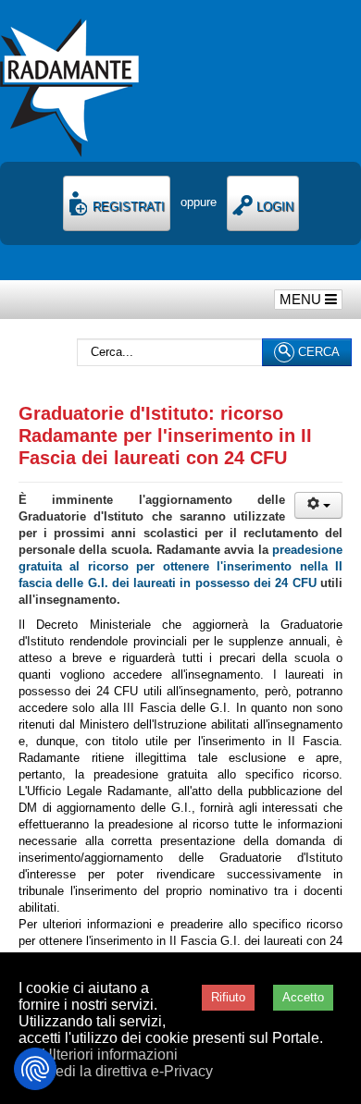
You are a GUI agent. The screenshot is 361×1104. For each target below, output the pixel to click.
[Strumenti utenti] (318, 505)
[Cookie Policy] (35, 1069)
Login (273, 207)
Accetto (303, 997)
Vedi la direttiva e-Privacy (129, 1071)
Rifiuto (228, 997)
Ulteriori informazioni (110, 1054)
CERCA (317, 352)
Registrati (127, 207)
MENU (302, 299)
